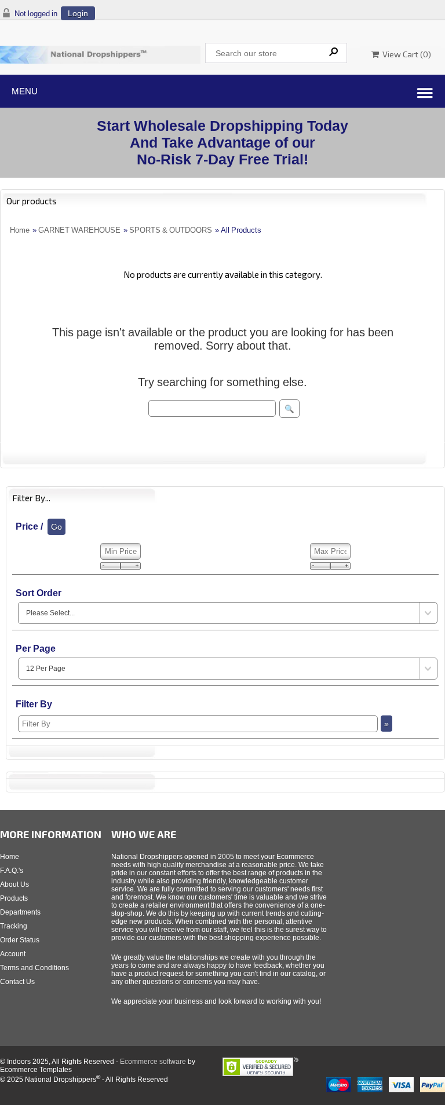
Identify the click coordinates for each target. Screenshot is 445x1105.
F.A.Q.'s (11, 871)
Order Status (19, 940)
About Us (14, 884)
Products (14, 898)
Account (12, 954)
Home (20, 230)
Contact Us (17, 982)
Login (78, 13)
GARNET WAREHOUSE (79, 230)
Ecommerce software (153, 1062)
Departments (20, 912)
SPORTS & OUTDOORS (170, 230)
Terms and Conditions (34, 968)
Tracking (13, 926)
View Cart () (405, 54)
